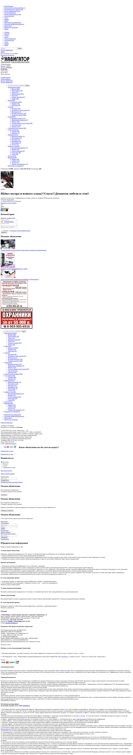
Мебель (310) (16, 121)
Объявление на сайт (7, 454)
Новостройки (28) (17, 90)
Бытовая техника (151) (19, 118)
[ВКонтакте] (2, 210)
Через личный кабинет (8, 474)
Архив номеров (5, 79)
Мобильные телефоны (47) (20, 120)
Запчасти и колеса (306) (19, 115)
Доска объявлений (10, 13)
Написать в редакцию (11, 27)
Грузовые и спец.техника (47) (21, 110)
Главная (10, 6)
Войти (6, 29)
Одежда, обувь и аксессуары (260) (22, 123)
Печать (14, 203)
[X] (7, 210)
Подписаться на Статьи (11, 9)
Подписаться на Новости (12, 8)
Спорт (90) (15, 154)
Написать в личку (6, 203)
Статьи (21, 9)
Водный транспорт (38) (19, 113)
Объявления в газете (9, 467)
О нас (6, 17)
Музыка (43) (15, 149)
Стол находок (13, 130)
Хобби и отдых (13, 146)
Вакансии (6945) (17, 102)
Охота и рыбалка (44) (18, 151)
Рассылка (6, 462)
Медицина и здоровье (16, 166)
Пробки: (3, 67)
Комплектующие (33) (18, 136)
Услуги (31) (15, 144)
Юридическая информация (12, 22)
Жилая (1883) (16, 89)
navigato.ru (65, 656)
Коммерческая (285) (18, 94)
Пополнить (4, 521)
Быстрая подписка (6, 470)
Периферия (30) (16, 141)
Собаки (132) (16, 161)
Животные (12, 157)
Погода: (3, 66)
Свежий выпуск (6, 77)
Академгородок (9, 16)
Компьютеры (13, 134)
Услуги (12, 156)
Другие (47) (15, 162)
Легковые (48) (16, 108)
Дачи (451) (15, 95)
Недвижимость (14, 87)
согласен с (16, 230)
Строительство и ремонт (17, 128)
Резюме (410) (16, 103)
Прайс (6, 21)
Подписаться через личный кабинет (12, 482)
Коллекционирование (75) (20, 148)
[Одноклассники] (4, 210)
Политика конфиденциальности (14, 24)
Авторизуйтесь (8, 221)
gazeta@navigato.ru (10, 443)
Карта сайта (8, 26)
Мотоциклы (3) (16, 112)
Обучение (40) (16, 105)
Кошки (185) (15, 159)
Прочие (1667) (16, 126)
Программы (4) (16, 143)
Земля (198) (15, 99)
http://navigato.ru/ (82, 719)
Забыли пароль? (6, 532)
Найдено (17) (16, 133)
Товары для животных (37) (20, 164)
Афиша (6, 19)
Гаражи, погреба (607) (18, 97)
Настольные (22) (17, 138)
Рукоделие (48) (16, 152)
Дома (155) (15, 92)
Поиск (6, 6)
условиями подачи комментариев (20, 230)
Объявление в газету (7, 451)
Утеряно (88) (15, 131)
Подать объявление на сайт (12, 14)
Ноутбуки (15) (16, 139)
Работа (11, 100)
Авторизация (5, 539)
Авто (10, 107)
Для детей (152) (16, 125)
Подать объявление (10, 11)
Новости (22, 8)
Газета (18, 11)
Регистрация (5, 530)
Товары (11, 117)
